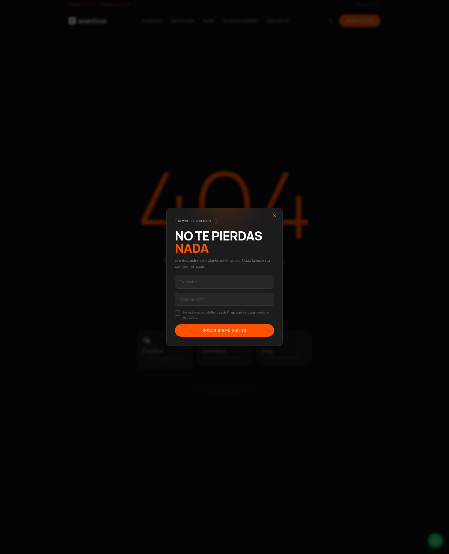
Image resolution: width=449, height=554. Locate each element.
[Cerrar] (274, 215)
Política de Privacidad (226, 312)
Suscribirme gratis (224, 330)
